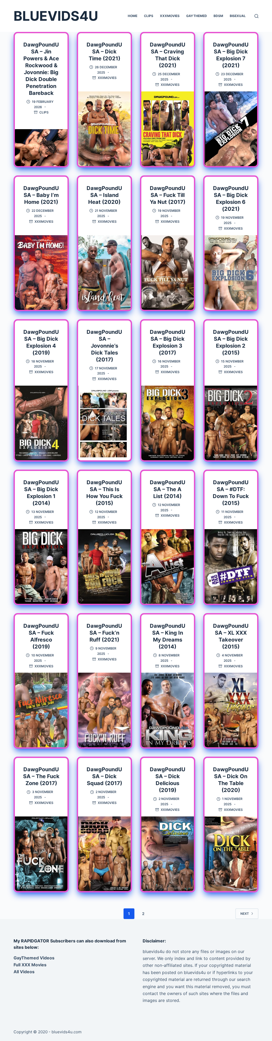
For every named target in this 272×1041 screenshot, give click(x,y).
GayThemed (196, 16)
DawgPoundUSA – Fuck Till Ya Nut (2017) (167, 195)
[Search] (256, 16)
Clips (148, 16)
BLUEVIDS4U (56, 16)
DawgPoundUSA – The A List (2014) (167, 489)
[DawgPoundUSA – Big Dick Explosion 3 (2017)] (167, 423)
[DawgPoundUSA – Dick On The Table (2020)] (231, 853)
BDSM (218, 16)
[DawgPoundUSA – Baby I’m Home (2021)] (41, 272)
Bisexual (238, 16)
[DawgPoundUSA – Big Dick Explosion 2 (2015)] (231, 423)
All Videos (24, 971)
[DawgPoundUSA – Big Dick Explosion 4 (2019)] (41, 423)
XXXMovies (170, 16)
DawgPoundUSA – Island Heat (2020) (104, 195)
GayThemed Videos (34, 957)
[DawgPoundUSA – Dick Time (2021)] (104, 128)
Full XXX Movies (30, 964)
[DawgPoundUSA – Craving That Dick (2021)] (167, 128)
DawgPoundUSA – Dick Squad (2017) (104, 776)
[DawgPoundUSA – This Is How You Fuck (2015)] (104, 566)
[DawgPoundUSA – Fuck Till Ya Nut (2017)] (167, 272)
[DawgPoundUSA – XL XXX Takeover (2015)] (231, 710)
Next (244, 914)
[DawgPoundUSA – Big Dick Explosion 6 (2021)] (231, 272)
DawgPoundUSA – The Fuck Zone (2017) (41, 776)
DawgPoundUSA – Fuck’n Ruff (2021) (104, 633)
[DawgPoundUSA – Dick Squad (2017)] (104, 853)
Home (132, 16)
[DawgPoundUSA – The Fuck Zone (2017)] (41, 853)
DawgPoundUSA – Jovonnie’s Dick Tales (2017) (104, 346)
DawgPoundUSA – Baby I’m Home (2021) (41, 195)
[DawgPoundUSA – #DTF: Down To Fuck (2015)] (231, 566)
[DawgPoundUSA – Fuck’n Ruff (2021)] (104, 710)
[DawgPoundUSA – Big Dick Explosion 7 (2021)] (231, 128)
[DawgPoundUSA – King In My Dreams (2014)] (167, 710)
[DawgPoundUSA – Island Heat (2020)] (104, 272)
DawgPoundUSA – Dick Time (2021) (104, 51)
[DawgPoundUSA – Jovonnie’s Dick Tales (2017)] (104, 423)
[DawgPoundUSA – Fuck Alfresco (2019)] (41, 710)
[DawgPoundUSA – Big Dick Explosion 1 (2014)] (41, 566)
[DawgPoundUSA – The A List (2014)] (167, 566)
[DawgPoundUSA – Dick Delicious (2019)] (167, 853)
